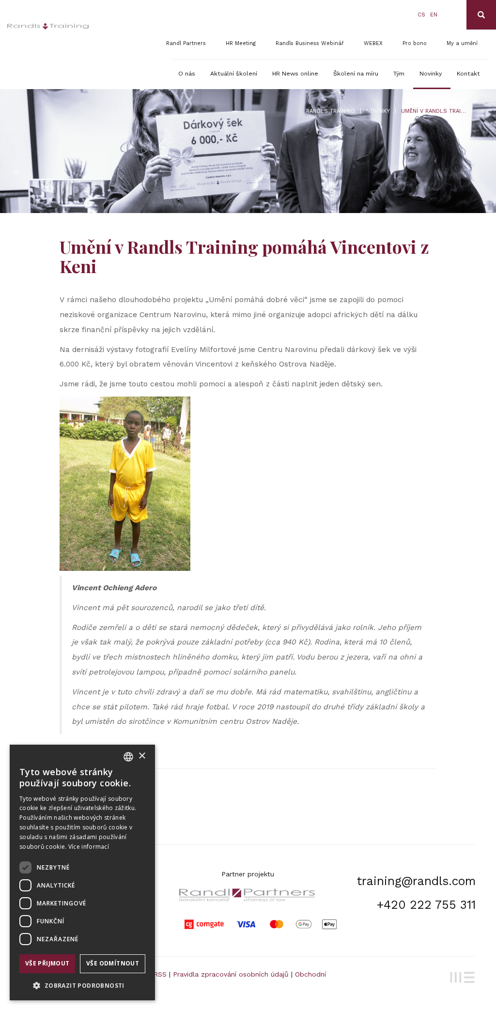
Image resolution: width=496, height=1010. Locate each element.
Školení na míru (355, 73)
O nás (186, 73)
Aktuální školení (233, 73)
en (433, 15)
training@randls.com (416, 881)
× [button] (141, 756)
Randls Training (330, 111)
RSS (160, 974)
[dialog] (82, 872)
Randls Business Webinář (310, 43)
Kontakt (468, 73)
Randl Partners (186, 43)
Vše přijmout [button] (47, 963)
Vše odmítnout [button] (112, 963)
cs (421, 15)
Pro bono (415, 43)
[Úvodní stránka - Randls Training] (48, 26)
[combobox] (128, 757)
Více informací (88, 846)
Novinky (430, 73)
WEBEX (373, 43)
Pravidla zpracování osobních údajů (231, 974)
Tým (398, 73)
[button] (82, 985)
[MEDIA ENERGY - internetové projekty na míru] (461, 976)
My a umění (462, 43)
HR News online (295, 73)
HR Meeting (241, 43)
